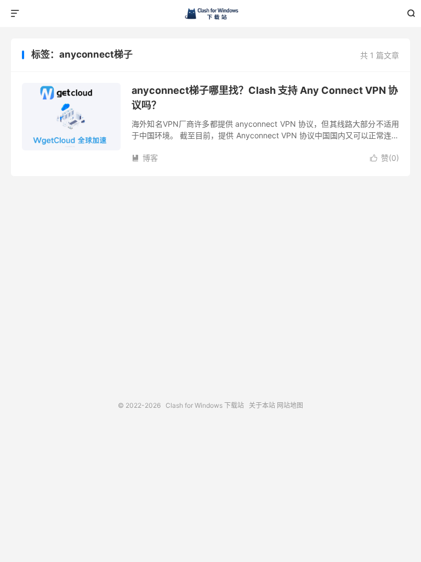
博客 (145, 157)
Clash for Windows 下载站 (211, 13)
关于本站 (262, 405)
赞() (384, 157)
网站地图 (290, 405)
